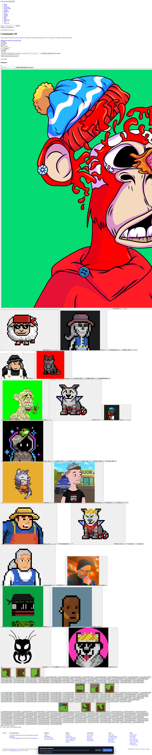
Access (6, 23)
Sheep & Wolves (70, 740)
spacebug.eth (34, 738)
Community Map (112, 737)
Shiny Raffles (90, 740)
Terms (147, 749)
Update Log (133, 743)
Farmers (6, 15)
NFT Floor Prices (48, 737)
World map (3, 40)
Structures (6, 11)
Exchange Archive (49, 739)
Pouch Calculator (134, 740)
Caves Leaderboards (71, 739)
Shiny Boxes (90, 739)
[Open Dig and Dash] (4, 1)
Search (17, 25)
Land (5, 12)
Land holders (17, 40)
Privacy (143, 749)
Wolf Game (30, 735)
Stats (5, 17)
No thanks (98, 750)
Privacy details (48, 752)
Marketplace (7, 20)
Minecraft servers (15, 750)
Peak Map (110, 740)
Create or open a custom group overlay (11, 727)
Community (4, 53)
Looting (6, 10)
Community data (10, 40)
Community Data (112, 736)
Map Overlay (111, 739)
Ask (5, 21)
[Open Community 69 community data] (7, 27)
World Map (111, 735)
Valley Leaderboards (71, 737)
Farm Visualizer (134, 739)
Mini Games (133, 736)
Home (5, 4)
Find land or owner (21, 53)
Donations (18, 738)
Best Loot (89, 736)
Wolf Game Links (134, 742)
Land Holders (111, 742)
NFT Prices (7, 7)
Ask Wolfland (133, 735)
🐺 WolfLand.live (14, 733)
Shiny (5, 18)
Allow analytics (107, 750)
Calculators (132, 737)
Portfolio (68, 735)
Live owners (44, 53)
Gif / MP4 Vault (134, 745)
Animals (6, 14)
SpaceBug (11, 736)
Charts (5, 5)
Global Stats (69, 736)
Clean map (50, 53)
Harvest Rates (7, 8)
